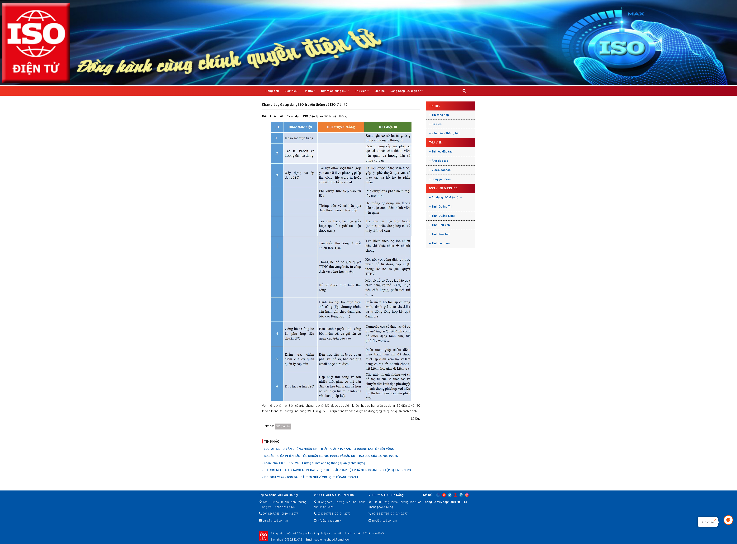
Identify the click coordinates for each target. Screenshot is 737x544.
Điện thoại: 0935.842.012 (286, 539)
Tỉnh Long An (441, 243)
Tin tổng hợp (440, 115)
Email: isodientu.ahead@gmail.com (328, 539)
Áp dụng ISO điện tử (445, 197)
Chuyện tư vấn (441, 179)
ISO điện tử (283, 426)
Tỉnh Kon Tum (441, 234)
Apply (464, 91)
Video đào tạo (441, 170)
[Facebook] (438, 495)
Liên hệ (380, 91)
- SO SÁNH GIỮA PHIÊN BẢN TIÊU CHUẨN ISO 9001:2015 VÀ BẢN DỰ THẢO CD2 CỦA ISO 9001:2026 (330, 456)
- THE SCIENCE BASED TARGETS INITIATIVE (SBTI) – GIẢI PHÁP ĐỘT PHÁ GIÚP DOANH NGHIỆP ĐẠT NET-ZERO (336, 470)
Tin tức (308, 91)
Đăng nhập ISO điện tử (405, 91)
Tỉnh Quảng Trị (442, 206)
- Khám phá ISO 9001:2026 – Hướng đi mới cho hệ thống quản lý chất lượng (313, 463)
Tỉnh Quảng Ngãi (443, 216)
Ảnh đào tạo (440, 160)
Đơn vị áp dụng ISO (334, 91)
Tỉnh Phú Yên (441, 225)
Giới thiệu (290, 91)
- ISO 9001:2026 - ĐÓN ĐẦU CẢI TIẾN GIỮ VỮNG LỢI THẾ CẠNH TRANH (310, 477)
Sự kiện (437, 124)
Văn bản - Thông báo (446, 133)
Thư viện (360, 91)
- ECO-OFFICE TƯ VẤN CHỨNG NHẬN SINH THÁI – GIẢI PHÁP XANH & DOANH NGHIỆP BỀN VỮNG (328, 449)
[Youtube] (444, 495)
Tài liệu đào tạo (442, 151)
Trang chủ (272, 91)
